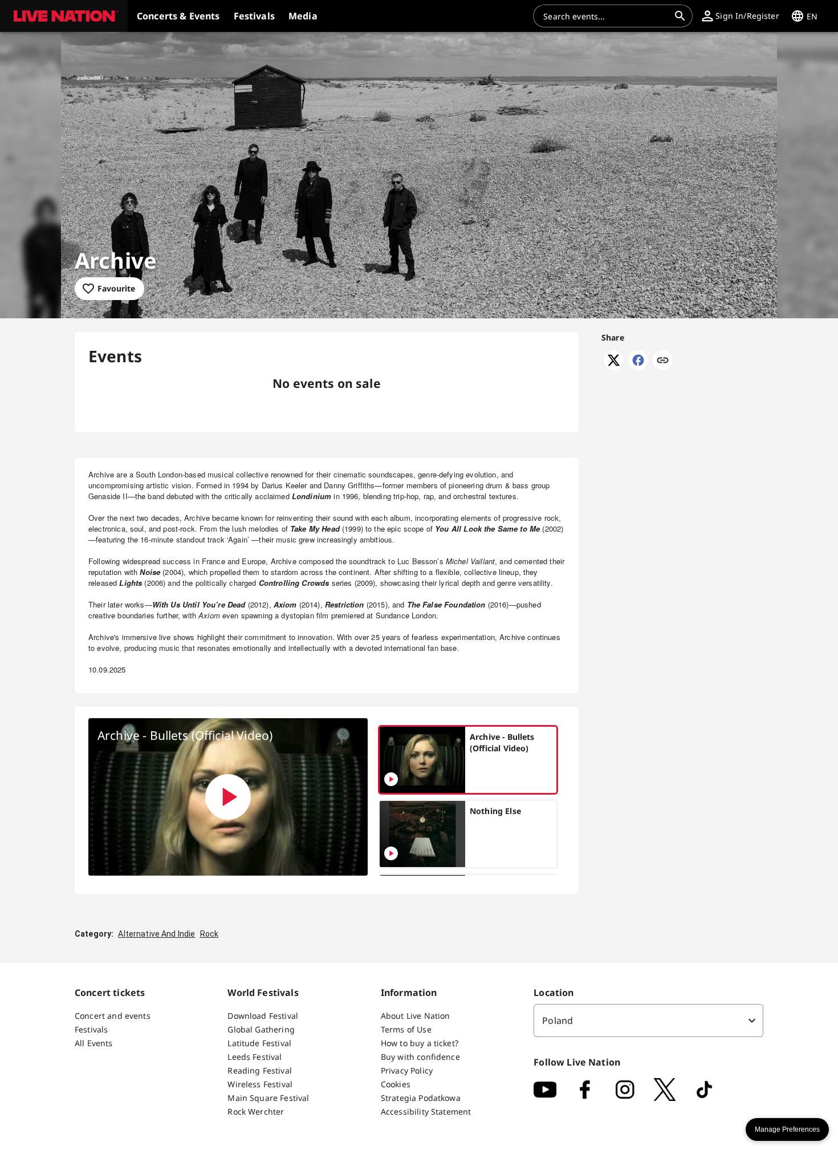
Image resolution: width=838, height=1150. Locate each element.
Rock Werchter (255, 1111)
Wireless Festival (259, 1084)
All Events (94, 1043)
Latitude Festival (259, 1043)
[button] (64, 16)
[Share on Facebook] (638, 367)
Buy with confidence (420, 1056)
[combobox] (606, 16)
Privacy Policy (407, 1070)
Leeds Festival (254, 1056)
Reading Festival (259, 1070)
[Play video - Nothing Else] (391, 853)
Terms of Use (406, 1029)
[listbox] (648, 1020)
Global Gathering (260, 1029)
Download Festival (262, 1015)
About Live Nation (415, 1015)
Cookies (395, 1084)
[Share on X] (614, 367)
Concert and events (112, 1015)
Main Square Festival (268, 1097)
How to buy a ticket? (419, 1043)
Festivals (91, 1029)
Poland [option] (557, 1020)
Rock (209, 933)
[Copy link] (663, 361)
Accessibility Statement (426, 1111)
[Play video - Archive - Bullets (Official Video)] (228, 797)
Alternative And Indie (156, 933)
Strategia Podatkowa (421, 1097)
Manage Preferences (787, 1129)
